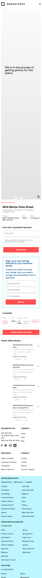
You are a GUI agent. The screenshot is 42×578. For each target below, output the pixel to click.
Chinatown (5, 490)
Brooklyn (18, 482)
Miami (22, 574)
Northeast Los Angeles (24, 210)
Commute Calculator (9, 462)
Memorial (4, 549)
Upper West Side (28, 516)
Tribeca (24, 505)
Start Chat (21, 250)
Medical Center (28, 541)
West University (28, 549)
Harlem (4, 512)
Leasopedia (5, 466)
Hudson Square (6, 516)
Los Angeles (8, 210)
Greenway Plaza (7, 541)
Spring (24, 530)
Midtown (25, 494)
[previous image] (15, 198)
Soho (23, 501)
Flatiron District (7, 501)
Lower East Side (28, 490)
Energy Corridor (7, 534)
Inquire (35, 321)
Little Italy (25, 486)
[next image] (21, 198)
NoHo (24, 497)
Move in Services (7, 469)
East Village (5, 494)
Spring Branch (27, 534)
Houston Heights (7, 545)
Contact (24, 458)
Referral (24, 466)
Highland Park (8, 212)
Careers (24, 462)
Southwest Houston (8, 560)
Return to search (8, 202)
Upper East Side (27, 512)
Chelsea (4, 486)
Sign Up (21, 302)
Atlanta (4, 574)
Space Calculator (7, 458)
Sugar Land (26, 537)
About (23, 434)
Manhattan (6, 482)
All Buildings (7, 569)
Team (23, 437)
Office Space (5, 322)
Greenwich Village (8, 509)
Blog (22, 441)
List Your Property (27, 469)
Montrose (4, 556)
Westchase (26, 552)
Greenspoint (5, 537)
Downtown (6, 526)
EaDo (3, 530)
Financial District (7, 497)
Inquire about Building (21, 332)
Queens (29, 482)
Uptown (25, 545)
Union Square (27, 509)
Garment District (7, 505)
